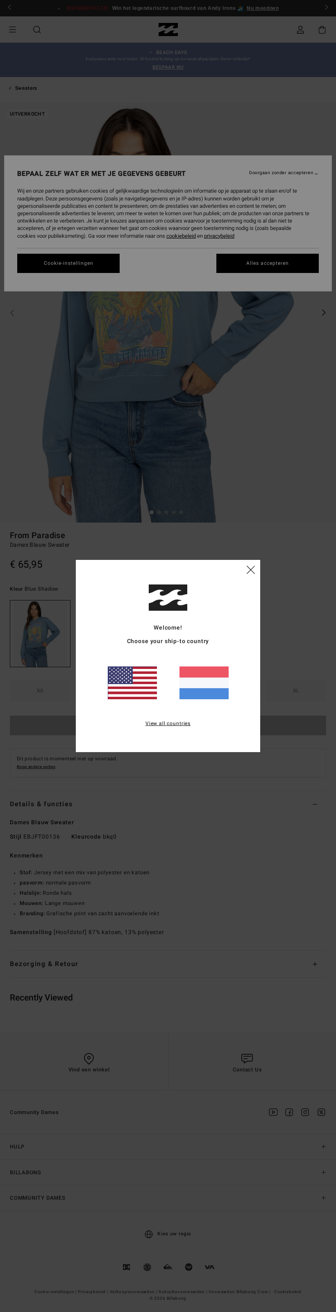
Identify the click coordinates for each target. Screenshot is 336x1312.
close (251, 569)
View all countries (168, 723)
